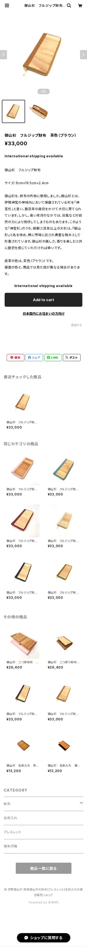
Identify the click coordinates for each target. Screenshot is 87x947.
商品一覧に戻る (43, 868)
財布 (7, 804)
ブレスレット (12, 832)
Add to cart (43, 299)
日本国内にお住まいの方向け (43, 314)
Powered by (38, 902)
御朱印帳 (10, 846)
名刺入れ (10, 818)
